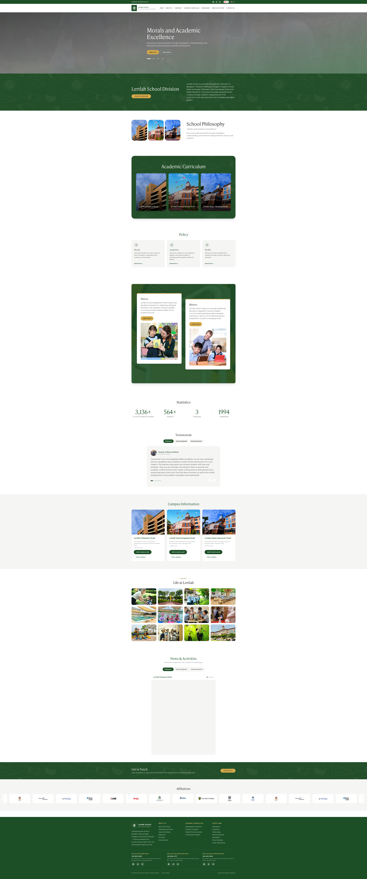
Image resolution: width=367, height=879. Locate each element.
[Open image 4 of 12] (223, 596)
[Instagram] (219, 2)
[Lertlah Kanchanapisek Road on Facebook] (168, 864)
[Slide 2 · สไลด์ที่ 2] (153, 59)
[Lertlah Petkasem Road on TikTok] (138, 864)
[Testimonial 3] (155, 480)
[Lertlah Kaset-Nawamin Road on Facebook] (204, 864)
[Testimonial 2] (153, 480)
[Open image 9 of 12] (144, 632)
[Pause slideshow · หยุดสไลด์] (163, 59)
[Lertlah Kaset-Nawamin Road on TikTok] (208, 864)
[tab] (168, 669)
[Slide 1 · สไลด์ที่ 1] (149, 59)
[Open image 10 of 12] (170, 632)
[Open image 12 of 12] (223, 632)
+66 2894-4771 (173, 546)
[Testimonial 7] (160, 480)
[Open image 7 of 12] (196, 614)
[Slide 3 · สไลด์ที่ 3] (158, 59)
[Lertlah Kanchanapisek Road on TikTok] (173, 864)
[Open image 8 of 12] (223, 614)
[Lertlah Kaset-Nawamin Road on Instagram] (213, 864)
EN (227, 2)
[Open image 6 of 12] (170, 614)
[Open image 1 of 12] (144, 596)
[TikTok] (216, 2)
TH (234, 2)
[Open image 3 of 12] (196, 596)
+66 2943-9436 (209, 546)
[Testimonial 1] (152, 480)
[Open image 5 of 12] (144, 614)
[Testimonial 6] (159, 480)
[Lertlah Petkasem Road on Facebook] (133, 864)
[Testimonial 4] (156, 480)
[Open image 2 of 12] (170, 596)
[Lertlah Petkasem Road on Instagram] (142, 864)
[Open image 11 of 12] (196, 632)
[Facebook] (213, 2)
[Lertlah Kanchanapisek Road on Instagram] (178, 864)
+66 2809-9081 (138, 547)
